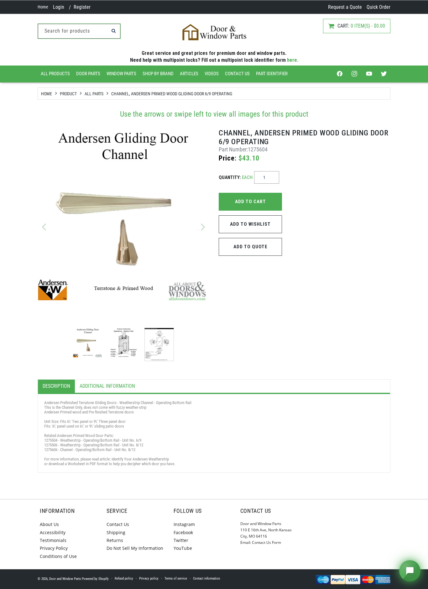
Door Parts (88, 73)
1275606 (50, 449)
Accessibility (52, 532)
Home (43, 6)
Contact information (206, 578)
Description (56, 386)
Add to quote (250, 247)
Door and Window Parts (65, 579)
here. (292, 60)
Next (203, 226)
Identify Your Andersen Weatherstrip (140, 459)
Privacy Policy (54, 548)
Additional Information (107, 386)
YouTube (183, 548)
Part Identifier (272, 73)
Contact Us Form (266, 542)
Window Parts (121, 73)
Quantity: (236, 177)
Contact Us (237, 73)
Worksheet (76, 463)
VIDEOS (212, 73)
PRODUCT (68, 93)
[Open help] (409, 570)
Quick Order (378, 7)
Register (82, 7)
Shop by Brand (158, 73)
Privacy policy (149, 578)
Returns (115, 540)
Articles (189, 73)
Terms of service (175, 578)
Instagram (184, 524)
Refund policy (124, 578)
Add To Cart (250, 201)
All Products (55, 73)
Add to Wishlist (250, 224)
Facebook (183, 532)
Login (58, 7)
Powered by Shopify (95, 579)
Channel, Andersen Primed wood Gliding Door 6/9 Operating (171, 93)
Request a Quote (345, 7)
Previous (44, 226)
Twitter (181, 540)
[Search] (113, 31)
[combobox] (79, 31)
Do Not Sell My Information (135, 548)
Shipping (116, 532)
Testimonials (53, 540)
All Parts (94, 93)
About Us (49, 524)
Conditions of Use (58, 556)
